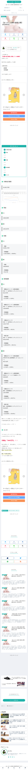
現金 (7, 152)
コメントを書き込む (14, 700)
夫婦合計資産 (9, 149)
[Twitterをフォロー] (20, 558)
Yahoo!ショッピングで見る (14, 116)
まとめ (7, 174)
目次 (13, 146)
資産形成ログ (5, 510)
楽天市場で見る (14, 112)
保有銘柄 (8, 167)
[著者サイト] (7, 558)
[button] (25, 356)
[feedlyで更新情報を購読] (7, 561)
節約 (14, 510)
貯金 (18, 510)
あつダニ (15, 47)
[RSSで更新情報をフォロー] (20, 561)
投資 (7, 160)
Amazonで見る (14, 119)
